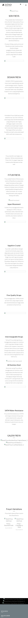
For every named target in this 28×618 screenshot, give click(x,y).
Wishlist (20, 4)
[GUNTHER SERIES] (14, 599)
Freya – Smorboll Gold (8, 524)
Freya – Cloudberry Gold (19, 525)
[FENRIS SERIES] (14, 601)
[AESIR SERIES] (14, 603)
